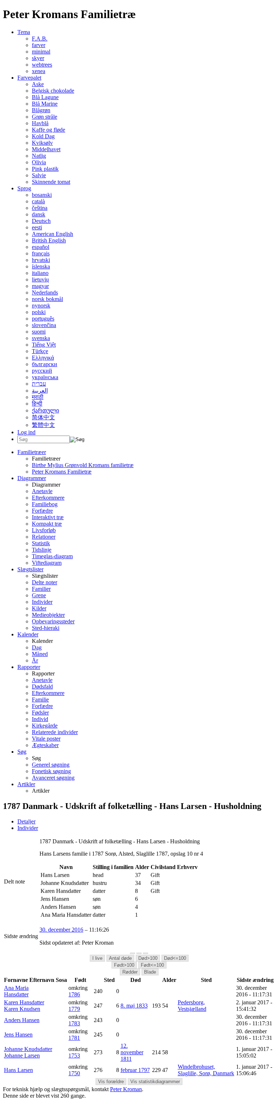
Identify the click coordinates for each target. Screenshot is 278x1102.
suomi (39, 332)
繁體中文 (43, 425)
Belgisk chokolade (53, 91)
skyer (38, 58)
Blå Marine (45, 104)
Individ (40, 719)
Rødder (130, 972)
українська (45, 377)
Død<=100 (175, 958)
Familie (40, 699)
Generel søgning (51, 765)
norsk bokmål (47, 299)
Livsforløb (44, 530)
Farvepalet (29, 78)
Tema (23, 32)
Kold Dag (43, 136)
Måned (40, 654)
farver (38, 45)
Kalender (27, 634)
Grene (39, 595)
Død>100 (147, 958)
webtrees (42, 65)
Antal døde (120, 958)
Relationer (43, 537)
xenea (38, 71)
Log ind (26, 432)
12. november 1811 (132, 1052)
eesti (37, 227)
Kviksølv (42, 143)
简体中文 (43, 417)
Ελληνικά (43, 358)
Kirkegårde (45, 725)
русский (42, 371)
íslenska (41, 266)
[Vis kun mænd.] (132, 953)
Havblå (40, 123)
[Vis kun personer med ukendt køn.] (145, 953)
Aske (38, 84)
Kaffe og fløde (48, 130)
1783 (74, 1023)
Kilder (39, 608)
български (44, 364)
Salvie (39, 175)
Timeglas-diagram (52, 556)
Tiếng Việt (44, 345)
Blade (150, 972)
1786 (74, 994)
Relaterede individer (55, 732)
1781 (74, 1038)
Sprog (24, 188)
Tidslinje (41, 550)
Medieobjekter (48, 615)
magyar (40, 286)
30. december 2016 (61, 930)
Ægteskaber (45, 745)
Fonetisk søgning (51, 771)
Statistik (41, 543)
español (40, 247)
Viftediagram (47, 563)
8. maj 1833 (134, 1006)
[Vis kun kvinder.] (139, 953)
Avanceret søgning (53, 778)
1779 (74, 1009)
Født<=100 (152, 965)
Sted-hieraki (45, 628)
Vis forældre (111, 1081)
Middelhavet (46, 149)
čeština (39, 208)
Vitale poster (46, 739)
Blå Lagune (45, 97)
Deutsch (41, 221)
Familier (41, 589)
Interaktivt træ (48, 517)
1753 (74, 1055)
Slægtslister (30, 569)
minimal (41, 51)
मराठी (37, 397)
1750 (74, 1073)
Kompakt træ (47, 524)
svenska (41, 338)
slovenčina (44, 325)
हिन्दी (37, 403)
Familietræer (31, 452)
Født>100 (124, 965)
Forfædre (42, 511)
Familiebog (45, 504)
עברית (39, 384)
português (43, 318)
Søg (21, 752)
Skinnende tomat (51, 182)
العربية (40, 390)
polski (39, 312)
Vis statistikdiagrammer (155, 1081)
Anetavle (42, 491)
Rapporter (28, 667)
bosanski (42, 195)
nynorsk (41, 305)
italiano (40, 273)
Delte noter (44, 582)
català (38, 201)
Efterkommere (48, 498)
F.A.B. (39, 38)
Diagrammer (31, 478)
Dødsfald (42, 686)
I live (97, 958)
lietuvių (40, 279)
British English (49, 240)
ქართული (45, 410)
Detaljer (26, 821)
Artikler (26, 784)
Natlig (39, 156)
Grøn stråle (44, 117)
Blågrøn (41, 110)
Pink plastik (45, 169)
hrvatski (41, 260)
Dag (37, 647)
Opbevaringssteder (53, 621)
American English (52, 234)
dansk (38, 214)
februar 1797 (135, 1070)
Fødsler (40, 712)
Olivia (39, 162)
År (35, 660)
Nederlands (45, 292)
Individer (42, 602)
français (41, 253)
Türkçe (40, 351)
